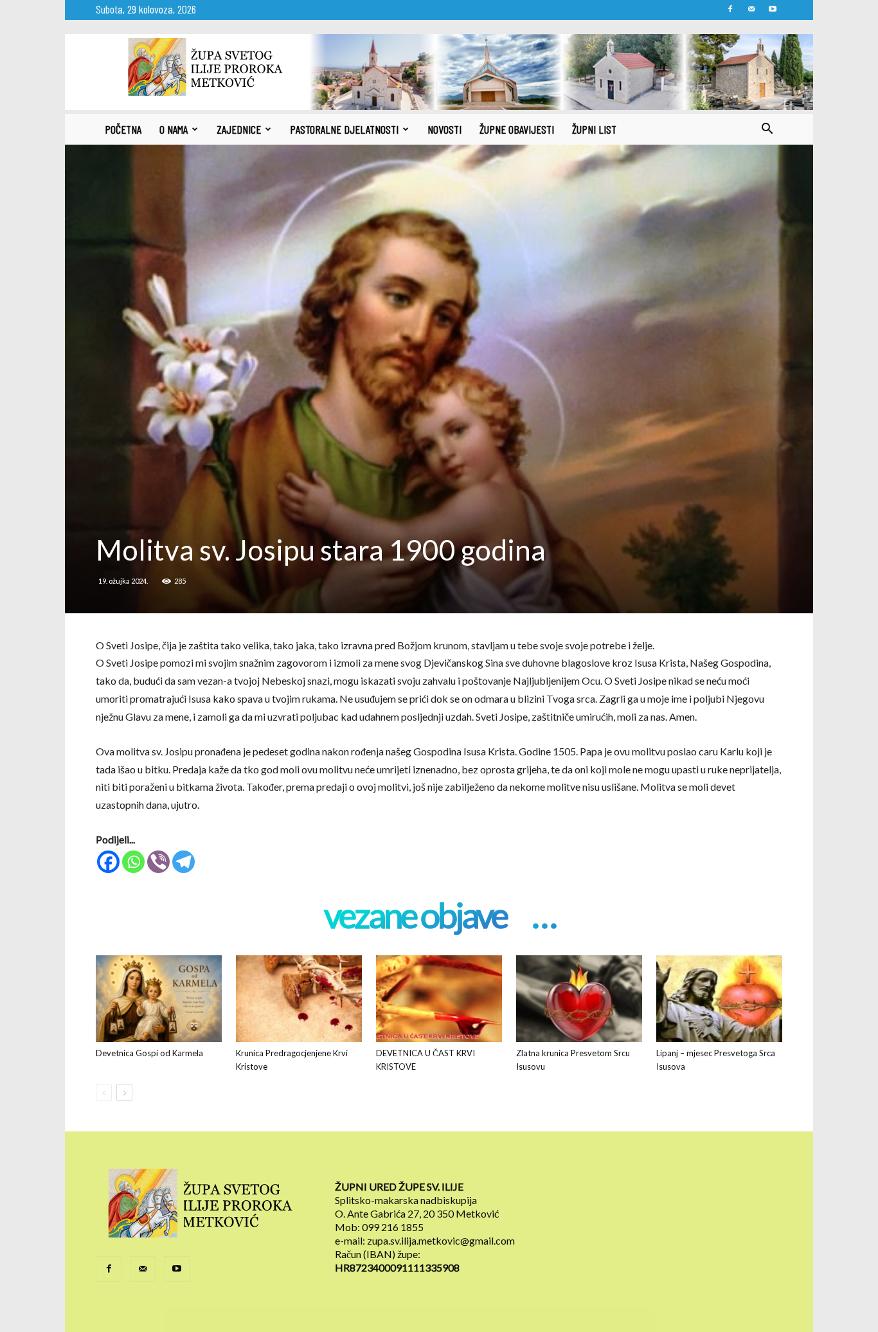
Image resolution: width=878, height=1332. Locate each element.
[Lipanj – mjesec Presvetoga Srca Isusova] (719, 998)
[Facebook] (730, 9)
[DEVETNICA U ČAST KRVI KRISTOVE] (439, 998)
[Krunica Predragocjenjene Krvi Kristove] (299, 998)
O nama (173, 129)
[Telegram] (183, 862)
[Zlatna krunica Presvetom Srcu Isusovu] (579, 998)
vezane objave (415, 916)
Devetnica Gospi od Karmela (149, 1053)
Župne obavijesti (516, 129)
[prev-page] (104, 1092)
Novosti (444, 129)
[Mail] (751, 9)
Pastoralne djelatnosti (344, 129)
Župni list (594, 129)
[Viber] (158, 862)
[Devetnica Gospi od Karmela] (159, 998)
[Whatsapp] (133, 862)
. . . (543, 916)
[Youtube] (772, 9)
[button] (766, 130)
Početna (123, 129)
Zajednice (239, 129)
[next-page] (124, 1092)
